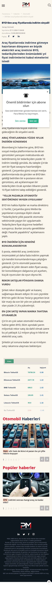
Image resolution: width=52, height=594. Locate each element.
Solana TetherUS (11, 395)
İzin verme (20, 121)
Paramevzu (6, 14)
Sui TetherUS (9, 410)
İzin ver (33, 121)
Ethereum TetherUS (12, 380)
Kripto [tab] (9, 361)
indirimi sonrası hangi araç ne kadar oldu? (23, 501)
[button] (42, 459)
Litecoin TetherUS (11, 403)
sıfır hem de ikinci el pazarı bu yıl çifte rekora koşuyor (24, 452)
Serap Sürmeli (8, 27)
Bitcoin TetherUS (11, 372)
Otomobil (26, 14)
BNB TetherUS (10, 388)
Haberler (16, 14)
